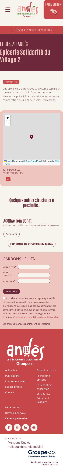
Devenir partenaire (16, 418)
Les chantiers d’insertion (44, 386)
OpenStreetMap (32, 160)
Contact (9, 392)
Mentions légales (19, 442)
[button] (31, 137)
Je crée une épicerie (43, 377)
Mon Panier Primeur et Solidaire (43, 398)
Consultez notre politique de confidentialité (35, 317)
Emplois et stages (15, 381)
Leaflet (9, 160)
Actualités (11, 370)
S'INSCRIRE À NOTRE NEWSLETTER (33, 30)
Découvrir (11, 234)
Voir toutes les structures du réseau (31, 243)
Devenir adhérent (47, 370)
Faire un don (12, 407)
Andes (11, 438)
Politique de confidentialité (25, 447)
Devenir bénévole (15, 413)
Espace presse (13, 386)
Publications (12, 375)
